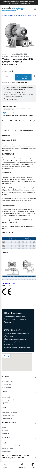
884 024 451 (10, 113)
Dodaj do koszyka (25, 77)
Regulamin (5, 403)
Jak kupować (6, 397)
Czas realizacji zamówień (9, 412)
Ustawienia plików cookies (10, 446)
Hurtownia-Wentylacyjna (8, 15)
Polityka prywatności (8, 400)
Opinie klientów (6, 451)
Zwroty (4, 428)
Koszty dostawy (7, 418)
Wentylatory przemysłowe (25, 15)
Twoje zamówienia (7, 382)
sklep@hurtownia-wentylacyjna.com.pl (19, 115)
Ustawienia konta (7, 384)
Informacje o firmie (7, 449)
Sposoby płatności (8, 415)
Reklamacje (5, 433)
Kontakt (4, 443)
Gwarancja (5, 430)
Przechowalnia (6, 387)
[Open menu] (35, 8)
